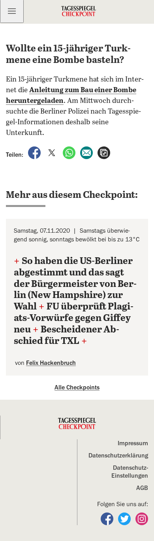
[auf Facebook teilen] (35, 152)
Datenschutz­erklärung (118, 455)
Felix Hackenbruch (51, 363)
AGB (142, 488)
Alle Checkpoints (77, 387)
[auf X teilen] (52, 152)
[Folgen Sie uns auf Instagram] (141, 518)
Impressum (133, 443)
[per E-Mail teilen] (87, 152)
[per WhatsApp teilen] (70, 152)
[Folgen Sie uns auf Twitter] (125, 518)
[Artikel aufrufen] (104, 152)
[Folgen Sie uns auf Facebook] (108, 518)
